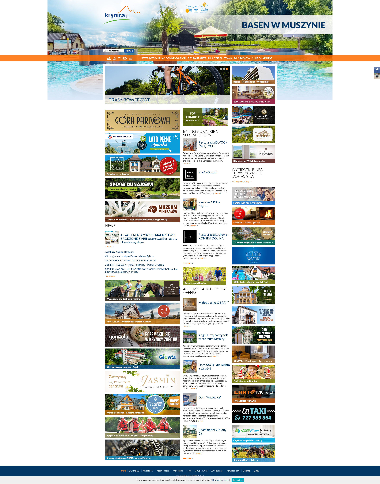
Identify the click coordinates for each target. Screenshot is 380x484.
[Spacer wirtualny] (120, 58)
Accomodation (163, 471)
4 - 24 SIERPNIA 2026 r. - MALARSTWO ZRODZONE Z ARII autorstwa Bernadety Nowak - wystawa (149, 238)
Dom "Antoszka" (209, 397)
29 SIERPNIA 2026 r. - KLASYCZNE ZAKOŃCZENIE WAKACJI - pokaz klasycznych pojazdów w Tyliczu (141, 270)
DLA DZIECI (215, 58)
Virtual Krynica (201, 471)
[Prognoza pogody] (114, 58)
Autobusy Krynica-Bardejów (119, 251)
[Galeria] (130, 58)
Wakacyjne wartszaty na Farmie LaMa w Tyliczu (129, 256)
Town (228, 58)
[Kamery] (125, 58)
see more (187, 263)
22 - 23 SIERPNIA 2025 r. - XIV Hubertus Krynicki (130, 260)
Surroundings (262, 58)
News (110, 225)
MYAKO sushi (207, 172)
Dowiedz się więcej (221, 480)
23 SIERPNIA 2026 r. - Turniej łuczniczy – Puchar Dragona (134, 264)
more (109, 246)
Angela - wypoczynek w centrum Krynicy (213, 336)
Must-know (242, 58)
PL (273, 2)
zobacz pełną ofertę (240, 181)
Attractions (151, 58)
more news (110, 276)
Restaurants (197, 58)
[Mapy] (109, 58)
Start (123, 471)
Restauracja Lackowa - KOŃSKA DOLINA (213, 236)
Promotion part (233, 471)
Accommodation (174, 58)
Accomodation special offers (205, 291)
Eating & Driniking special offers (201, 133)
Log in (256, 471)
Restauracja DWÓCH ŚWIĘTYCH (213, 144)
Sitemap (246, 471)
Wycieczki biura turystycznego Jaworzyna (247, 172)
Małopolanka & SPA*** (213, 302)
